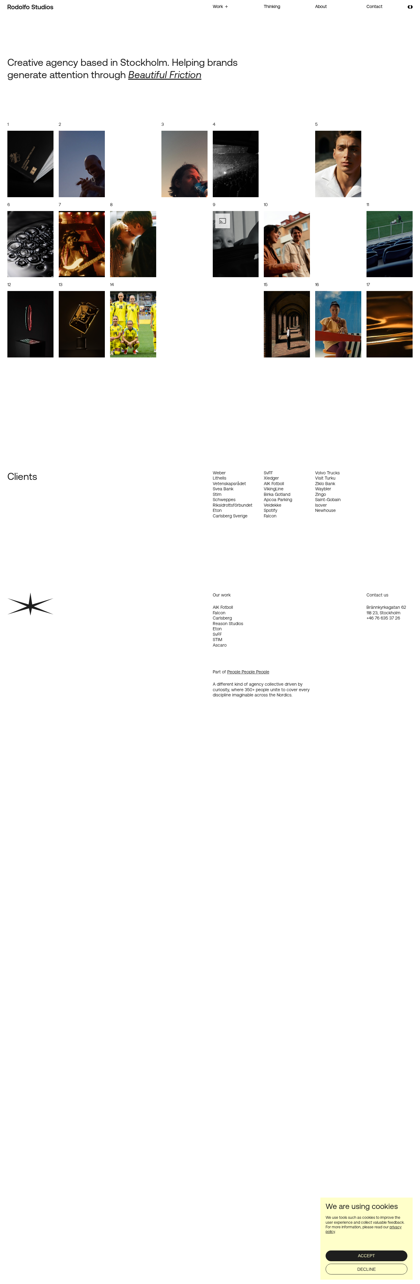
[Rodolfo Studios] (30, 7)
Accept (366, 1255)
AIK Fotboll (223, 607)
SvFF (217, 634)
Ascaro (220, 645)
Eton (217, 628)
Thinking (272, 6)
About (321, 6)
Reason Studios (228, 623)
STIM (217, 639)
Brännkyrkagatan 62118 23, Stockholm (386, 610)
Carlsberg (222, 618)
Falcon (219, 612)
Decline (366, 1269)
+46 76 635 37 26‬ (383, 618)
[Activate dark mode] (410, 7)
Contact (374, 6)
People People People (248, 671)
